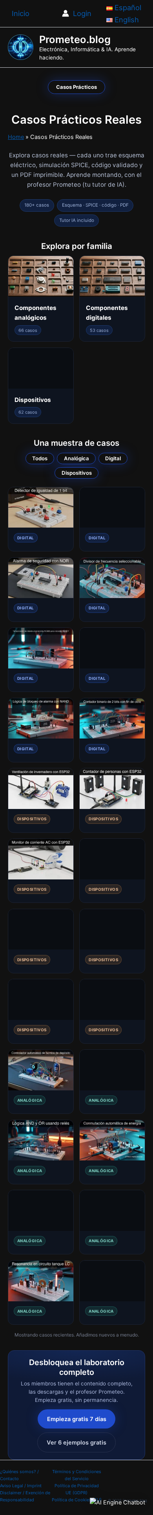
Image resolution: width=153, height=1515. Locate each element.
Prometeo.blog (75, 39)
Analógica (76, 458)
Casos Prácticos (76, 87)
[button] (117, 1502)
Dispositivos (77, 473)
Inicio (20, 13)
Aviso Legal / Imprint (21, 1485)
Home (16, 137)
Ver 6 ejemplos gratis (76, 1442)
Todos (39, 458)
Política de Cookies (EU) (77, 1499)
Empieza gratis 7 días (76, 1419)
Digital (113, 458)
